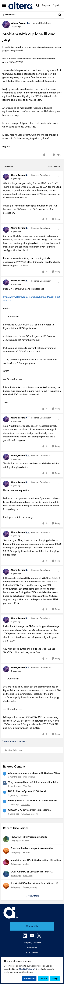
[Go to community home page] (20, 5)
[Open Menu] (60, 15)
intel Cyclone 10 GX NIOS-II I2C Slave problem (32, 800)
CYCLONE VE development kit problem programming (28, 810)
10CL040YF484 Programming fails (29, 837)
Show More (33, 896)
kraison (26, 852)
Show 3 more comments (15, 741)
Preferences (29, 978)
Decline (43, 978)
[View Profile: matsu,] (6, 862)
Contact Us (32, 926)
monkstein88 (29, 777)
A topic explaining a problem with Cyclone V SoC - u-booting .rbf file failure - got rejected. (34, 773)
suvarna (25, 840)
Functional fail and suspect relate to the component (32, 848)
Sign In (56, 5)
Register (46, 5)
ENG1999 (25, 804)
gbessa (24, 795)
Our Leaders (32, 952)
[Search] (38, 5)
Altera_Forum (18, 23)
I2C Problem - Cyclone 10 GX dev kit (27, 791)
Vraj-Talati (27, 875)
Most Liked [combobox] (54, 166)
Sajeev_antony (30, 887)
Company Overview (32, 942)
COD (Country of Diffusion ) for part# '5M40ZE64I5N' (31, 871)
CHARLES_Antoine (29, 814)
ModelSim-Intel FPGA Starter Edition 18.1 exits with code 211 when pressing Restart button (35, 860)
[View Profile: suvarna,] (6, 839)
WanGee (27, 786)
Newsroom (32, 947)
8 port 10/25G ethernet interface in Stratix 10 (34, 883)
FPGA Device (10, 15)
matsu (26, 864)
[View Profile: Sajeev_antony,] (6, 886)
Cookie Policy (25, 969)
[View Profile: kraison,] (6, 851)
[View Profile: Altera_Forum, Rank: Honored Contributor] (6, 24)
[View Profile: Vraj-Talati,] (6, 874)
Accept (55, 978)
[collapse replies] (32, 172)
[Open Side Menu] (4, 5)
